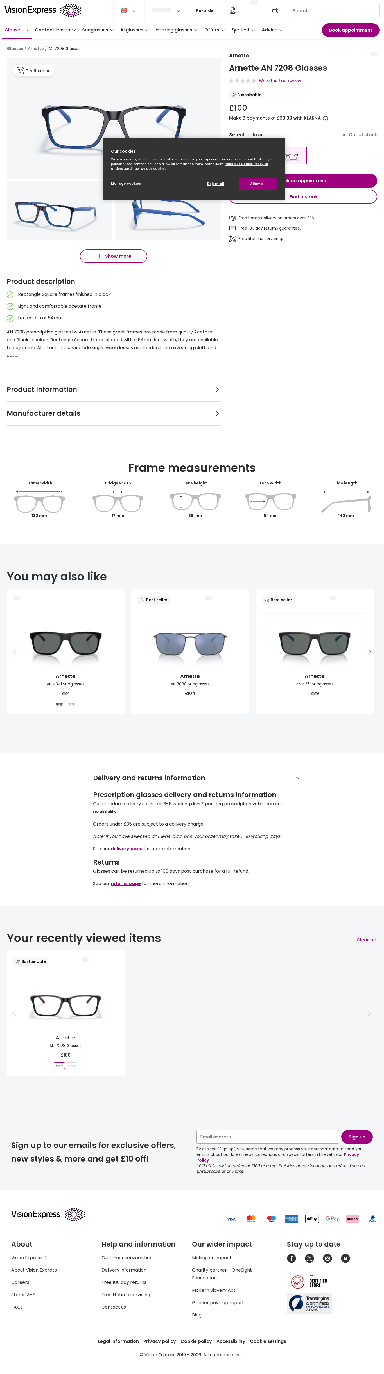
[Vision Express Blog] (345, 1258)
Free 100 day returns (123, 1282)
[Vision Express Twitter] (309, 1258)
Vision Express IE (29, 1257)
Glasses (13, 30)
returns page (126, 883)
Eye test (240, 30)
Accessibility (230, 1341)
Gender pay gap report (218, 1302)
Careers (20, 1282)
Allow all (257, 184)
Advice (269, 30)
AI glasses (131, 30)
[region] (194, 169)
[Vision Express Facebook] (291, 1258)
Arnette (36, 48)
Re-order (205, 10)
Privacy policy (159, 1341)
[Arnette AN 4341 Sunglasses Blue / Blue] (71, 704)
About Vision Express (34, 1270)
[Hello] (166, 10)
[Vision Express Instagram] (327, 1258)
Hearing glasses (173, 30)
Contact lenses (52, 30)
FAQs (17, 1307)
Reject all (215, 184)
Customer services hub (127, 1257)
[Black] (288, 155)
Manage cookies (126, 183)
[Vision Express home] (53, 1214)
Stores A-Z (23, 1294)
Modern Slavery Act (214, 1290)
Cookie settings (268, 1341)
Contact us (113, 1307)
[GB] (129, 10)
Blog (197, 1315)
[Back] (14, 652)
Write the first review (280, 81)
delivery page (127, 848)
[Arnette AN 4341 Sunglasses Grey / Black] (59, 704)
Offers (211, 30)
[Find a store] (232, 10)
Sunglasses (95, 30)
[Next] (369, 652)
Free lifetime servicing (125, 1294)
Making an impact (212, 1257)
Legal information (118, 1341)
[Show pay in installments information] (325, 118)
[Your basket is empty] (275, 10)
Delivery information (123, 1270)
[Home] (43, 10)
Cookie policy (196, 1341)
